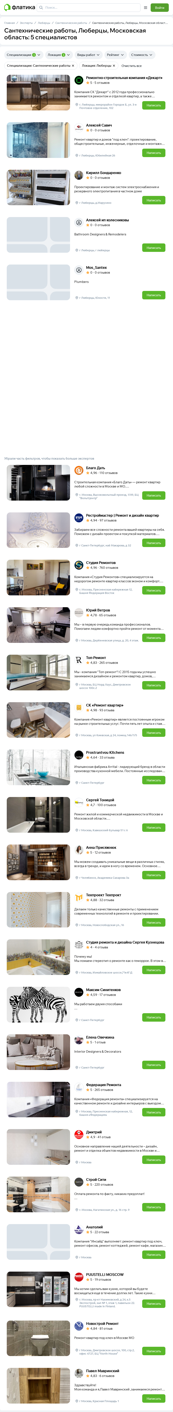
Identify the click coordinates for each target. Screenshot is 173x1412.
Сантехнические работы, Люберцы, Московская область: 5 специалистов (130, 22)
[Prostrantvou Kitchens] (86, 767)
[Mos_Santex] (86, 282)
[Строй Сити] (86, 1194)
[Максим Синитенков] (86, 1004)
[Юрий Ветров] (86, 625)
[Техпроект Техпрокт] (86, 909)
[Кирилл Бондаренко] (86, 187)
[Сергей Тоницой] (86, 814)
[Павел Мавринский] (86, 1385)
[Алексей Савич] (86, 140)
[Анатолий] (86, 1242)
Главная (9, 22)
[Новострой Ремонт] (86, 1338)
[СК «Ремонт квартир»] (86, 720)
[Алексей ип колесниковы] (86, 235)
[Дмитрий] (86, 1147)
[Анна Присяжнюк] (86, 862)
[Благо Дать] (86, 482)
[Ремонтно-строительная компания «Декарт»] (86, 92)
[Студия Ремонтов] (86, 577)
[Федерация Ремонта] (86, 1099)
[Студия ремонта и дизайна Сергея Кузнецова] (86, 957)
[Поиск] (41, 7)
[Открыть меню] (145, 7)
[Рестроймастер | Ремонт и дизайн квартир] (86, 530)
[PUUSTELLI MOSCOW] (86, 1290)
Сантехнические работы (71, 22)
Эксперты (26, 22)
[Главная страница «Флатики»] (19, 7)
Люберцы (44, 22)
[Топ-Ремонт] (86, 672)
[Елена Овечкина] (86, 1052)
